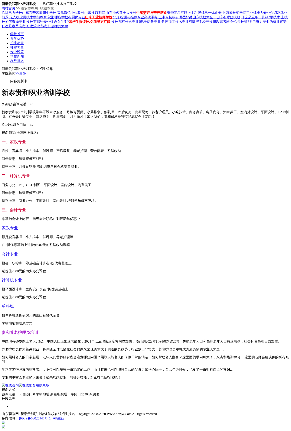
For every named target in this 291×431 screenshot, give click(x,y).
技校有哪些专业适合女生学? (47, 21)
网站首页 (8, 8)
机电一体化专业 (213, 12)
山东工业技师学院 (98, 17)
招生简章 (17, 43)
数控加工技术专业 (175, 21)
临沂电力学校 (12, 12)
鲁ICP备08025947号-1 (35, 418)
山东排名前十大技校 (121, 12)
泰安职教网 (29, 8)
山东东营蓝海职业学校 (39, 12)
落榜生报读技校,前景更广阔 (90, 21)
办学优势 (17, 38)
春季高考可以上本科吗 (184, 12)
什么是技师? (239, 21)
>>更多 (20, 73)
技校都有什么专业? (125, 21)
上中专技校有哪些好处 (175, 17)
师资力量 (17, 47)
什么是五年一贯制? (255, 17)
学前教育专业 (43, 17)
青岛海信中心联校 (70, 12)
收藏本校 (47, 8)
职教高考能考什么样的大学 (47, 26)
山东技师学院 (94, 12)
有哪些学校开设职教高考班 (209, 21)
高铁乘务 (151, 17)
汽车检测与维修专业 (128, 17)
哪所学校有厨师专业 (70, 17)
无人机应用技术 (21, 17)
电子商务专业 (150, 21)
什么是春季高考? (14, 26)
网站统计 (59, 418)
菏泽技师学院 (236, 12)
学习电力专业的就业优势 (268, 21)
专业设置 (17, 52)
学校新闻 (17, 56)
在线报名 (17, 61)
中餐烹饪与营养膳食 (151, 12)
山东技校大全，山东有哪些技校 (216, 17)
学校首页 (17, 34)
